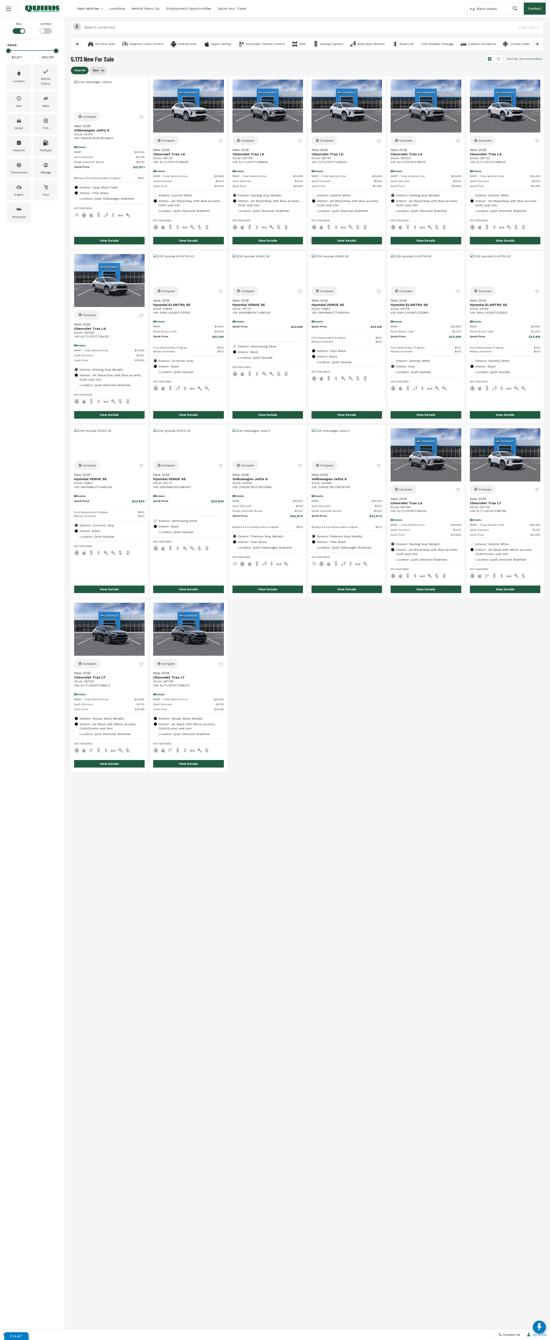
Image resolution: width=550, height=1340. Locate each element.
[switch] (18, 28)
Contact (534, 8)
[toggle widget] (539, 1327)
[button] (8, 8)
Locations (117, 8)
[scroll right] (537, 44)
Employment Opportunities (188, 8)
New (18, 23)
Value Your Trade (232, 8)
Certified (45, 23)
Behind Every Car (146, 8)
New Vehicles (88, 8)
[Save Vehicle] (141, 117)
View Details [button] (109, 240)
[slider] (8, 51)
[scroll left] (77, 44)
